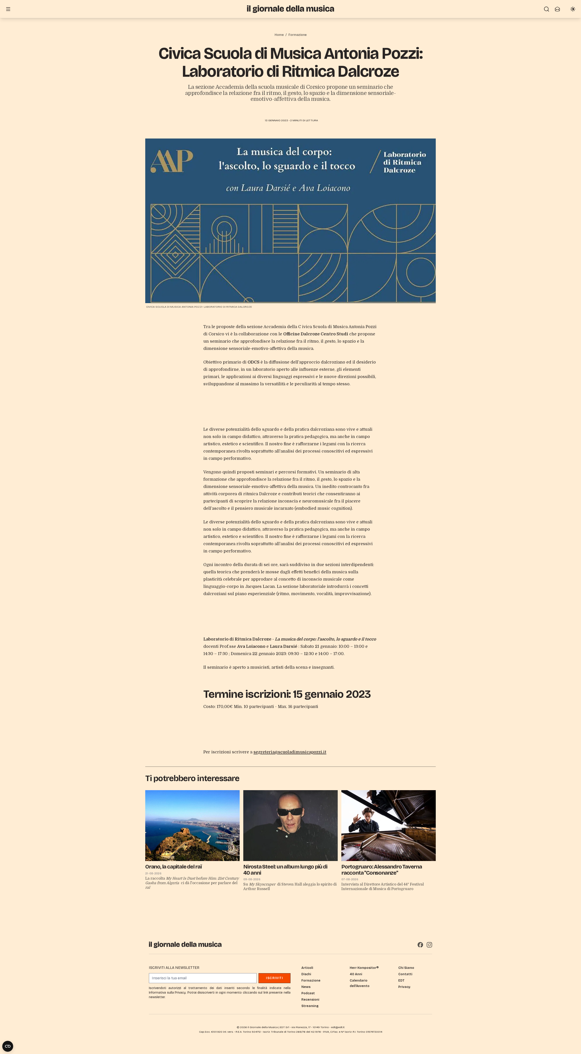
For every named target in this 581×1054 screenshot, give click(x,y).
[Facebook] (420, 945)
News (305, 987)
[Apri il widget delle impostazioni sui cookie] (7, 1046)
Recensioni (310, 1000)
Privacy (404, 987)
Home (279, 35)
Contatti (405, 974)
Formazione (297, 35)
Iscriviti (274, 978)
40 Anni (356, 974)
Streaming (309, 1006)
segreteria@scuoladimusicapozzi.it (290, 752)
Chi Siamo (406, 968)
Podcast (308, 993)
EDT (401, 980)
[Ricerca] (546, 9)
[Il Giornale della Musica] (290, 9)
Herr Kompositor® (364, 968)
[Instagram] (429, 945)
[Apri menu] (8, 9)
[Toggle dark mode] (573, 9)
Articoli (307, 968)
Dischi (306, 974)
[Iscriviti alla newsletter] (557, 9)
